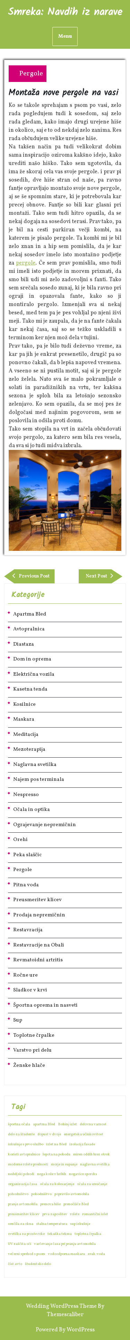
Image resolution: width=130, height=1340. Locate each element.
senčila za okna (20, 1224)
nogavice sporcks (83, 1174)
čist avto (15, 1264)
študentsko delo (38, 1264)
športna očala (19, 1124)
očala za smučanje (92, 1184)
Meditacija (25, 734)
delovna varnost (93, 1124)
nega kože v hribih (51, 1174)
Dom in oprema (32, 659)
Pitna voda (26, 885)
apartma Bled (44, 1124)
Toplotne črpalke (33, 1035)
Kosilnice (24, 704)
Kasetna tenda (30, 689)
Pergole (31, 73)
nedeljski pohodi (21, 1174)
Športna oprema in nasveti (45, 1005)
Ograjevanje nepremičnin (44, 825)
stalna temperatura (51, 1224)
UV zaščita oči (19, 1244)
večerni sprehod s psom (26, 1254)
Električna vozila (33, 674)
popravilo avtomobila (71, 1194)
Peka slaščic (27, 855)
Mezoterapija (29, 749)
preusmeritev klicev (24, 1214)
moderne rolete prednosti (28, 1164)
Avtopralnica (29, 629)
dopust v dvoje (49, 1134)
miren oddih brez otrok (91, 1154)
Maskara (23, 719)
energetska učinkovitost (83, 1134)
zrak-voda (96, 1254)
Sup (17, 1020)
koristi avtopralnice (24, 1154)
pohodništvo (18, 1194)
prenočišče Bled (76, 1204)
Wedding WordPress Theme (61, 1306)
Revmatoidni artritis (38, 960)
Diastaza (23, 644)
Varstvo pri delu (32, 1050)
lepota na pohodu (56, 1154)
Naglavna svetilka (35, 764)
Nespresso (26, 794)
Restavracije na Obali (38, 945)
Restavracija (28, 930)
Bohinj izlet (67, 1124)
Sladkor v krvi (30, 990)
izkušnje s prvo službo (25, 1144)
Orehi (20, 839)
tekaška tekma (59, 1234)
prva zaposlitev (54, 1214)
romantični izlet (95, 1214)
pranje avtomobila (22, 1204)
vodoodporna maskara (66, 1254)
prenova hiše (50, 1204)
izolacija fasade (82, 1144)
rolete (74, 1214)
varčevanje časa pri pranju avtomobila (65, 1244)
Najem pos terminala (38, 779)
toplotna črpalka (88, 1234)
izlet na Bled (56, 1144)
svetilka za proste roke (26, 1234)
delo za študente (21, 1134)
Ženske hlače (29, 1065)
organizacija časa (22, 1184)
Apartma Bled (29, 614)
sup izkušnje (80, 1224)
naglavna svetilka (95, 1164)
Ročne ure (25, 975)
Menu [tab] (65, 36)
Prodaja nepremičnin (39, 915)
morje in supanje (64, 1164)
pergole (25, 263)
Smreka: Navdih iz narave (65, 12)
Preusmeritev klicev (37, 900)
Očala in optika (31, 809)
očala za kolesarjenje (57, 1184)
